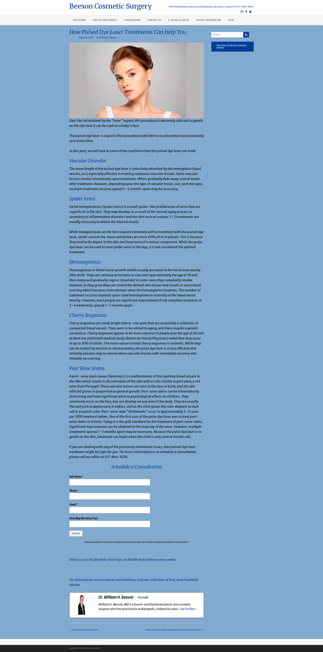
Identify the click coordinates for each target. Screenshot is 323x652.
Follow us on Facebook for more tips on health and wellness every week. (122, 559)
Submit (76, 533)
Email (74, 504)
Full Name (76, 476)
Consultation (132, 20)
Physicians (79, 20)
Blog (231, 20)
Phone (74, 490)
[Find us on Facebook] (246, 11)
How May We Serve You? (83, 518)
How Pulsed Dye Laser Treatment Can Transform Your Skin (175, 629)
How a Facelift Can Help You (84, 629)
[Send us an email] (242, 11)
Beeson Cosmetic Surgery (110, 6)
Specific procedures (105, 20)
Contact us (154, 20)
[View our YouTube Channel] (250, 11)
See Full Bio (187, 609)
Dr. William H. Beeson (106, 37)
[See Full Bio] (197, 609)
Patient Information (208, 20)
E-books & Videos (178, 20)
